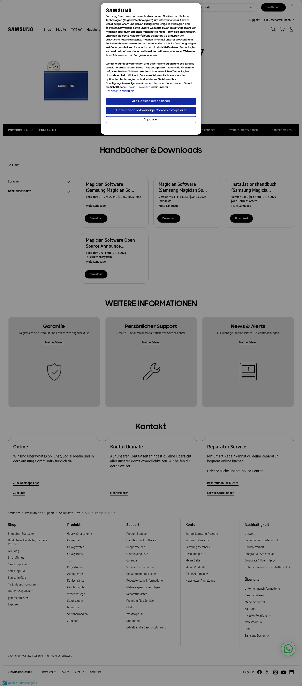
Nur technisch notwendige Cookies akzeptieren (151, 110)
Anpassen (151, 119)
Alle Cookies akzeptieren (151, 101)
